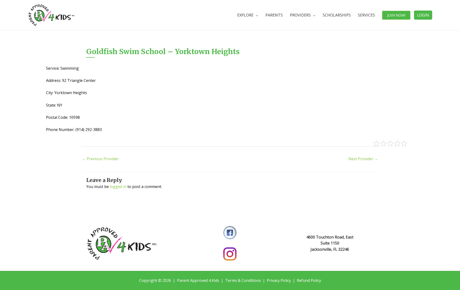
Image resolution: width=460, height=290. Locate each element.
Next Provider (363, 158)
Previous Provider (100, 158)
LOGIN (423, 15)
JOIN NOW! (396, 15)
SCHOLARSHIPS (337, 15)
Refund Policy (309, 280)
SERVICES (366, 15)
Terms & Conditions (243, 280)
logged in (118, 186)
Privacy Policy (279, 280)
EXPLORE (245, 15)
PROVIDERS (300, 15)
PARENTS (274, 15)
